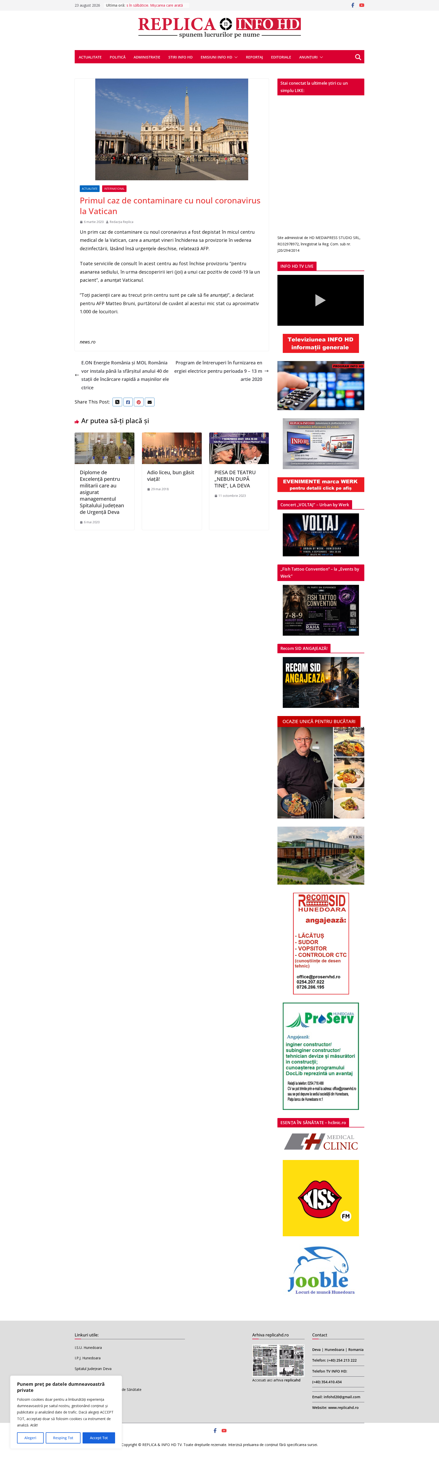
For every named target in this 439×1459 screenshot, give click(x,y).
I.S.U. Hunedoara (88, 1347)
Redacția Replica (121, 222)
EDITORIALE (281, 57)
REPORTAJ (254, 57)
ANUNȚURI (308, 57)
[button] (235, 57)
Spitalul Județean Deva (93, 1368)
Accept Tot (99, 1437)
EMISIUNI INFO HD (216, 57)
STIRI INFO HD (180, 57)
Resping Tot (63, 1437)
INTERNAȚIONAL (114, 188)
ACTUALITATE (90, 57)
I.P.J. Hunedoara (88, 1358)
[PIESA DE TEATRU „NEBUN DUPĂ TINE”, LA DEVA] (239, 437)
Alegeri (30, 1437)
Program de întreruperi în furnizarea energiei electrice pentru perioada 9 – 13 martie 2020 (218, 371)
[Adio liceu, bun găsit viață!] (172, 437)
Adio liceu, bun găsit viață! (170, 475)
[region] (66, 1412)
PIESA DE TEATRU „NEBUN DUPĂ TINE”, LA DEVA (235, 479)
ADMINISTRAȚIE (147, 57)
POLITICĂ (118, 57)
